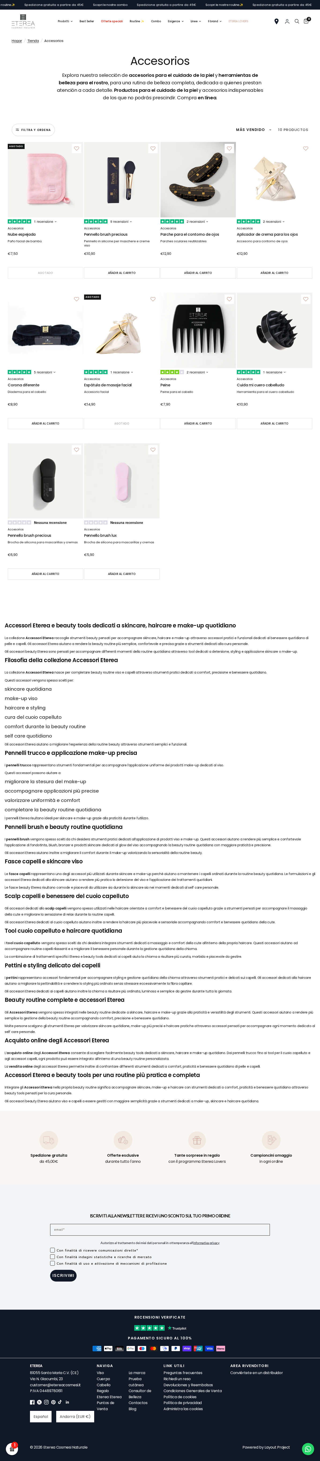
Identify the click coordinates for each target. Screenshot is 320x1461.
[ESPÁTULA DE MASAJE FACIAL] (122, 330)
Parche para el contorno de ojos (189, 234)
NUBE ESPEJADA (22, 234)
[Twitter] (39, 1403)
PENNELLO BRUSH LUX (100, 535)
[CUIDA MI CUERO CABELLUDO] (274, 330)
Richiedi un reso (177, 1379)
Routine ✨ (137, 21)
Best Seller (87, 21)
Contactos (138, 1402)
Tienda (33, 40)
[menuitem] (65, 21)
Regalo (103, 1391)
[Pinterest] (53, 1403)
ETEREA (36, 1365)
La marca (137, 1372)
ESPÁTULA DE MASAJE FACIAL (108, 385)
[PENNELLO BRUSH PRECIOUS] (122, 179)
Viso (100, 1372)
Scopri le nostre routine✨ (191, 4)
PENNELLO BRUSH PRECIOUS (106, 234)
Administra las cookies (183, 1409)
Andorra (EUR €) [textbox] (75, 1416)
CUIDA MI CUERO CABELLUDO (260, 385)
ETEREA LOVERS (238, 21)
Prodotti (63, 21)
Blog (132, 1409)
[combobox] (41, 1416)
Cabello (104, 1385)
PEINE (165, 385)
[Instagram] (46, 1403)
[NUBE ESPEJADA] (45, 179)
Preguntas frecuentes (183, 1372)
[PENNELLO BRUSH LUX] (122, 481)
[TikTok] (60, 1403)
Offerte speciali (112, 21)
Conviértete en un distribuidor (256, 1372)
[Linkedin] (67, 1403)
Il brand (213, 21)
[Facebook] (32, 1403)
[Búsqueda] (296, 21)
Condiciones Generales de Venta (193, 1391)
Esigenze (174, 21)
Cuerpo (103, 1379)
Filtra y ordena (36, 130)
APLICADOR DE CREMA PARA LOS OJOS (267, 234)
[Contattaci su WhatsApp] (308, 1449)
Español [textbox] (40, 1416)
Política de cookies (180, 1397)
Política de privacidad (183, 1402)
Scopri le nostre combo (77, 4)
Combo (156, 21)
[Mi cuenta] (287, 21)
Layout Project (277, 1447)
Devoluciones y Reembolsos (188, 1385)
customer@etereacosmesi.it (55, 1385)
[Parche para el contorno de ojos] (198, 179)
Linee (194, 21)
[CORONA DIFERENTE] (45, 330)
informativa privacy (206, 1243)
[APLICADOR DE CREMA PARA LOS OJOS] (274, 179)
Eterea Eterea (109, 1397)
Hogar (17, 40)
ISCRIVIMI (63, 1276)
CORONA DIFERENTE (23, 385)
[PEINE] (198, 330)
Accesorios (16, 228)
